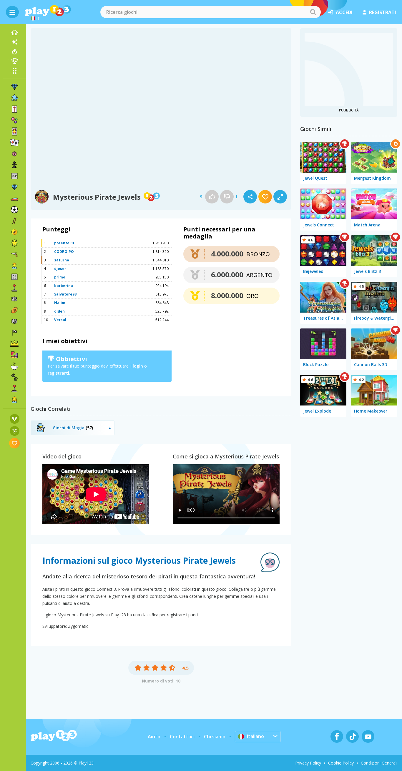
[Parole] (14, 276)
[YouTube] (368, 736)
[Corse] (14, 332)
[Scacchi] (14, 165)
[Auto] (14, 198)
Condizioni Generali (379, 763)
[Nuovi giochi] (14, 42)
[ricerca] (313, 12)
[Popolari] (14, 51)
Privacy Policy (308, 763)
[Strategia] (14, 343)
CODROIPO (64, 251)
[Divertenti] (14, 243)
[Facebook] (336, 736)
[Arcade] (14, 287)
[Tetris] (14, 355)
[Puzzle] (14, 98)
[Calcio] (14, 209)
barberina (63, 285)
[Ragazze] (14, 399)
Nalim (59, 302)
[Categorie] (14, 70)
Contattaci (182, 736)
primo (59, 277)
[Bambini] (14, 265)
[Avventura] (14, 232)
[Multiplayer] (14, 388)
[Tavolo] (14, 299)
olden (59, 311)
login (138, 366)
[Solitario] (14, 142)
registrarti (58, 373)
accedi (344, 12)
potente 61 (64, 243)
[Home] (14, 33)
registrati (382, 12)
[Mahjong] (14, 109)
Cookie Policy (341, 763)
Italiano (255, 736)
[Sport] (14, 310)
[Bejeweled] (14, 187)
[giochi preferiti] (14, 443)
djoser (60, 268)
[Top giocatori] (14, 61)
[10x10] (14, 176)
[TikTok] (352, 736)
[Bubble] (14, 120)
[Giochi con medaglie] (14, 431)
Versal (60, 319)
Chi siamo (214, 736)
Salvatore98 (65, 294)
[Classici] (14, 321)
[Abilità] (14, 220)
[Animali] (14, 377)
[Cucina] (14, 366)
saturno (61, 260)
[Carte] (14, 131)
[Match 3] (14, 86)
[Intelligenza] (14, 153)
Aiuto (154, 736)
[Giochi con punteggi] (14, 419)
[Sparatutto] (14, 254)
